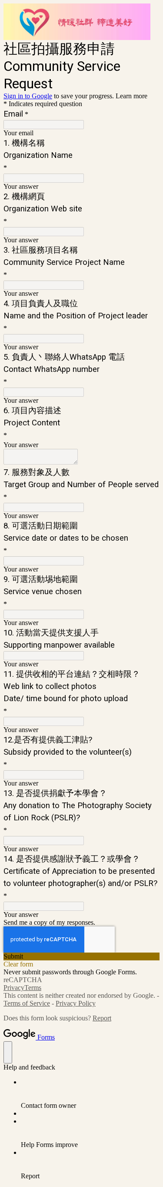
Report (102, 1018)
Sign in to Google (27, 96)
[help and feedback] (7, 1052)
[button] (81, 956)
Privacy (13, 987)
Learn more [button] (131, 96)
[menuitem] (90, 1094)
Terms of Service (26, 1003)
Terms (32, 987)
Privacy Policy (76, 1003)
